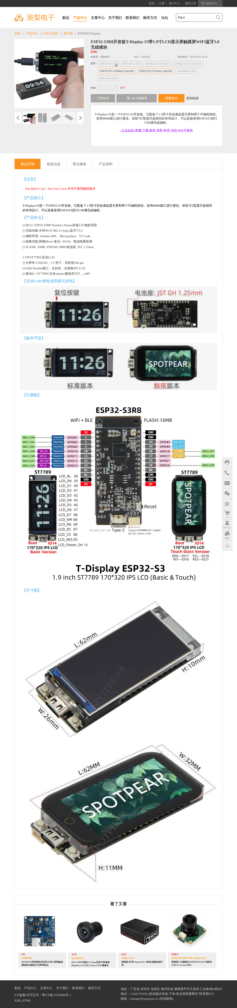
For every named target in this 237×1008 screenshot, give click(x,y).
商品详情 (28, 164)
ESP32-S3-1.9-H (130, 63)
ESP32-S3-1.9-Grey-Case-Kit (155, 70)
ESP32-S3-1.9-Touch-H (188, 63)
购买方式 (150, 18)
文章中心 (98, 18)
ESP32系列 (51, 33)
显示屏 (68, 33)
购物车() (211, 3)
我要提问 (171, 98)
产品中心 (80, 18)
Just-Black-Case (186, 70)
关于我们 (115, 18)
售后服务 (80, 164)
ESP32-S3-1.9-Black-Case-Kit (117, 70)
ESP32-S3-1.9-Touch (157, 63)
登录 (151, 3)
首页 (17, 33)
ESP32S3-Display (89, 33)
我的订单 (190, 3)
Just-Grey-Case (108, 78)
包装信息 (54, 164)
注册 (162, 3)
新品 (65, 18)
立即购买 (103, 98)
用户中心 (174, 3)
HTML (26, 1000)
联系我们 (132, 18)
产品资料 (106, 164)
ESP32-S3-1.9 (108, 63)
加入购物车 (139, 98)
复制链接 (192, 98)
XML (17, 1000)
